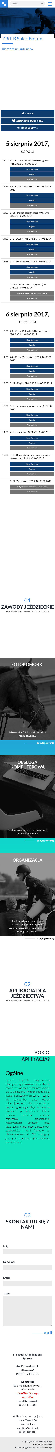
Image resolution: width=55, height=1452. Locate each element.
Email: (7, 1277)
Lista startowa (32, 169)
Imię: (6, 1246)
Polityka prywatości (42, 1444)
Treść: (6, 1293)
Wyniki (32, 174)
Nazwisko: (9, 1261)
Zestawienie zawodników (29, 120)
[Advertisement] (27, 80)
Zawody (29, 113)
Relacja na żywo (29, 127)
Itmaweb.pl (46, 1447)
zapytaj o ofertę (45, 742)
